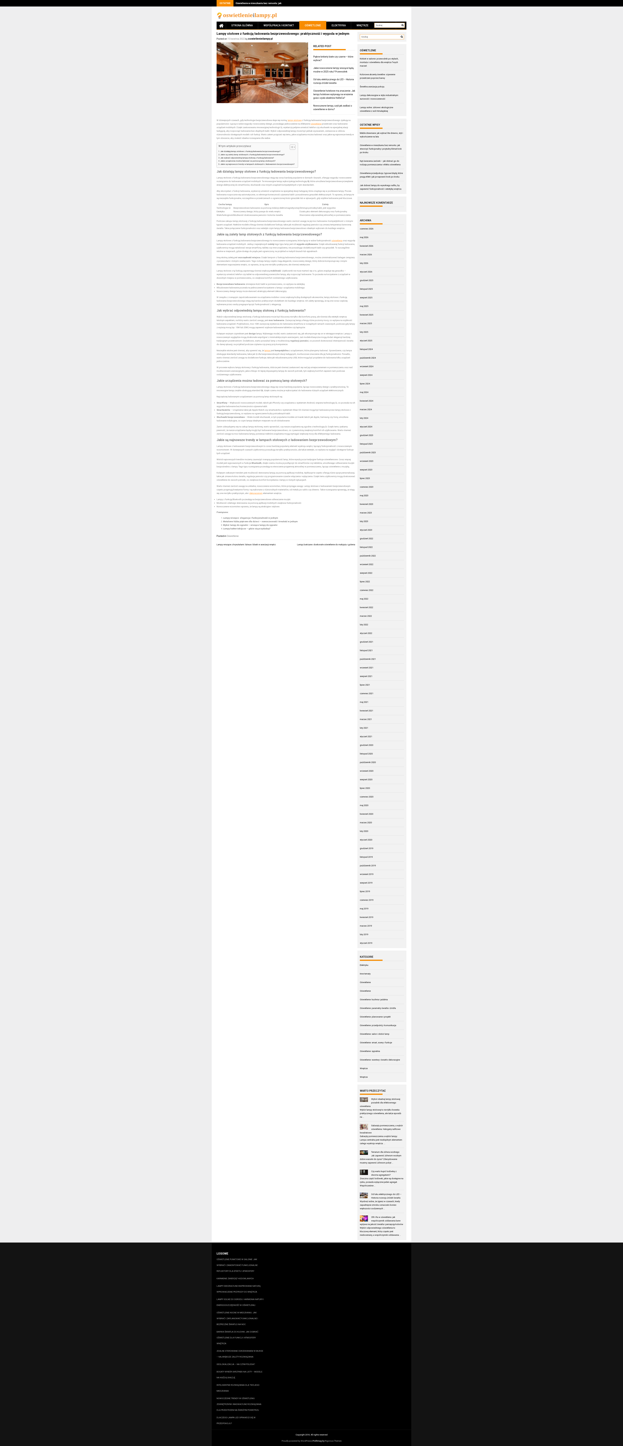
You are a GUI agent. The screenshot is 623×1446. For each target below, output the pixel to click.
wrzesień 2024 (366, 366)
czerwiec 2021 (366, 693)
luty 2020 (364, 831)
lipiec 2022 (365, 581)
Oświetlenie (313, 25)
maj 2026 (364, 237)
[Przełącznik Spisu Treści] (291, 147)
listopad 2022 (366, 547)
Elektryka (339, 25)
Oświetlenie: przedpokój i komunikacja (378, 1025)
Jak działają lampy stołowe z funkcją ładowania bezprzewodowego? (250, 151)
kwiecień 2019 (366, 917)
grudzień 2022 (366, 538)
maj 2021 (364, 702)
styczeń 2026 (366, 272)
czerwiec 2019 (366, 900)
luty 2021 (364, 728)
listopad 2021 (366, 650)
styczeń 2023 (366, 530)
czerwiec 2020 (366, 797)
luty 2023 (364, 521)
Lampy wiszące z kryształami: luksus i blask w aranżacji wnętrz (246, 544)
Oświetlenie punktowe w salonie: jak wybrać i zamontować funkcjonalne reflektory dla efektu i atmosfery (237, 1265)
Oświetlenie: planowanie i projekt (375, 1017)
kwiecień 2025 (366, 315)
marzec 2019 (366, 926)
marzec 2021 (366, 719)
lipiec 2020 (365, 788)
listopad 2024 (366, 349)
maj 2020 (364, 805)
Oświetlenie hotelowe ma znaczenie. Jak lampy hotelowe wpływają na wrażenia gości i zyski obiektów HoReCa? (334, 94)
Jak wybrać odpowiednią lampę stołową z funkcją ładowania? (247, 158)
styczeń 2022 (366, 633)
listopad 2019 (366, 857)
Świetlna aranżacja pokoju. (372, 86)
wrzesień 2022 (366, 564)
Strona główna (242, 25)
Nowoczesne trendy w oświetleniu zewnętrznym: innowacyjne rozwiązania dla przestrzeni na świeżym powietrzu (239, 1404)
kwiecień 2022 (366, 607)
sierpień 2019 (366, 883)
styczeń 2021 (366, 736)
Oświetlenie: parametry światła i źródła (378, 1008)
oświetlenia (337, 240)
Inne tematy (365, 973)
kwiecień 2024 (366, 401)
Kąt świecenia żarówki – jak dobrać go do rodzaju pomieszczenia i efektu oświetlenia (281, 3)
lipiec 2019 (365, 891)
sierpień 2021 (366, 676)
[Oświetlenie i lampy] (221, 25)
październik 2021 (368, 659)
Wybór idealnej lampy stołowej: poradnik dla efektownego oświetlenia (380, 1102)
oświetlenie (316, 124)
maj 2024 (364, 392)
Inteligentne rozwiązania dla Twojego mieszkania (238, 1388)
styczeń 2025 (366, 340)
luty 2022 (364, 624)
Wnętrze (362, 25)
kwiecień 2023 (366, 504)
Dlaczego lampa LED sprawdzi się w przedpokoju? (236, 1420)
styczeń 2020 (366, 840)
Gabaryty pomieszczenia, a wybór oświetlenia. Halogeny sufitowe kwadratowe (381, 1129)
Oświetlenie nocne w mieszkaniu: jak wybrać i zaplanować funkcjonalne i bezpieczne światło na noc (237, 1318)
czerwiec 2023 (366, 487)
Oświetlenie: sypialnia (370, 1051)
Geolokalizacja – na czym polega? (236, 1364)
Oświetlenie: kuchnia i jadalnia (374, 999)
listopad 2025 (366, 289)
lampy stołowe (295, 120)
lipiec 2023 (365, 478)
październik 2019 (368, 865)
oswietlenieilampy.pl (260, 38)
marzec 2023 (366, 512)
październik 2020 (368, 762)
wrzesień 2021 (366, 667)
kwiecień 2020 (366, 814)
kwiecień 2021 (366, 710)
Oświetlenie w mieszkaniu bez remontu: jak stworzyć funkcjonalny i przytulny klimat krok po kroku (381, 149)
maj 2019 (364, 908)
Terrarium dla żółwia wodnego (385, 1152)
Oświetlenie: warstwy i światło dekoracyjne (380, 1060)
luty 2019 (364, 934)
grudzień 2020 (366, 745)
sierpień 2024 (366, 375)
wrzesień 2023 (366, 461)
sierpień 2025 (366, 297)
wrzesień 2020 (366, 771)
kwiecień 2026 (366, 246)
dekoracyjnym (256, 493)
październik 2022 (368, 556)
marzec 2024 (366, 409)
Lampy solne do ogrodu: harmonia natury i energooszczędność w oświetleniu (240, 1302)
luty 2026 (364, 263)
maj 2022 (364, 599)
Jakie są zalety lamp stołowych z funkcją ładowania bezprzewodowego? (252, 154)
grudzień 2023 (366, 435)
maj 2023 (364, 495)
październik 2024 (368, 358)
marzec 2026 (366, 254)
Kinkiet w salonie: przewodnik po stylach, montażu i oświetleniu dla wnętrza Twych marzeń (379, 62)
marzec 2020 (366, 822)
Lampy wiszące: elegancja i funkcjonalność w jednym (250, 518)
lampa (267, 350)
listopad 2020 (366, 753)
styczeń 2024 (366, 426)
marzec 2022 (366, 616)
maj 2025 (364, 306)
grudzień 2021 (366, 642)
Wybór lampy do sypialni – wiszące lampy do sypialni (250, 525)
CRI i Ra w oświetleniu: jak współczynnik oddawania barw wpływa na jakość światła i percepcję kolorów (381, 1220)
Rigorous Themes (333, 1441)
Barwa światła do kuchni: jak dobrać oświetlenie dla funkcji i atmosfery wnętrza (237, 1338)
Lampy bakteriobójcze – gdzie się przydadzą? (246, 528)
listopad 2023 (366, 444)
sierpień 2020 (366, 779)
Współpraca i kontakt (278, 25)
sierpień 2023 (366, 469)
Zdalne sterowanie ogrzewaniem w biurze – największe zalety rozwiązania (240, 1354)
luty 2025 (364, 332)
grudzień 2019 (366, 848)
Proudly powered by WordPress (296, 1441)
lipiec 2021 (365, 685)
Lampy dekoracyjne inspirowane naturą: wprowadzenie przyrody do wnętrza (239, 1289)
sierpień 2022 (366, 573)
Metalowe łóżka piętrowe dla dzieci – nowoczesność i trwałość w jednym (260, 521)
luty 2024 (364, 418)
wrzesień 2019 (366, 874)
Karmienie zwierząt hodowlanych (235, 1278)
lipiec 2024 (365, 383)
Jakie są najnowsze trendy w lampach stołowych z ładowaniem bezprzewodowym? (257, 164)
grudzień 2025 (366, 280)
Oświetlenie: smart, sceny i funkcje (376, 1042)
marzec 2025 (366, 323)
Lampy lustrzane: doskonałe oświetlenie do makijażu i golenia (326, 544)
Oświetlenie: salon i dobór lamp (374, 1034)
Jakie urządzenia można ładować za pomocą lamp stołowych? (247, 161)
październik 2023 (368, 452)
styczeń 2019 (366, 943)
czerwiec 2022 (366, 590)
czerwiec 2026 (366, 228)
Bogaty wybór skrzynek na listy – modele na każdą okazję (239, 1374)
